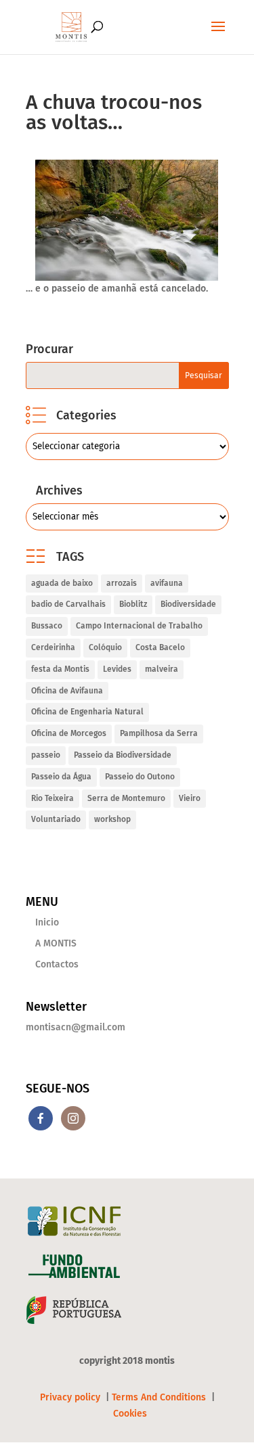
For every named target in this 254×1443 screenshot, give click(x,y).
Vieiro (189, 798)
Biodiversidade (188, 604)
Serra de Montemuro (126, 798)
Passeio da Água (61, 776)
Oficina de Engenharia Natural (87, 711)
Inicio (47, 922)
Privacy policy (71, 1397)
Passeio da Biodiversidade (122, 755)
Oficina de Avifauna (67, 690)
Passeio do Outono (140, 776)
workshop (112, 819)
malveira (161, 669)
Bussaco (46, 626)
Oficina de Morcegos (68, 733)
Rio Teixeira (52, 798)
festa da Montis (60, 669)
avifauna (166, 583)
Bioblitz (133, 604)
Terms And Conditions (159, 1397)
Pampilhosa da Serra (159, 733)
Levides (117, 669)
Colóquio (105, 647)
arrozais (121, 583)
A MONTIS (56, 943)
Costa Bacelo (160, 647)
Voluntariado (56, 819)
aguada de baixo (62, 583)
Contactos (57, 964)
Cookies (130, 1413)
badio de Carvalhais (68, 604)
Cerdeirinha (53, 647)
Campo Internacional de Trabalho (139, 626)
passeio (45, 755)
